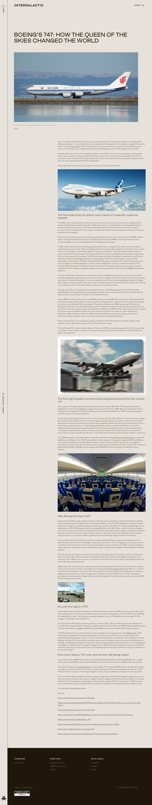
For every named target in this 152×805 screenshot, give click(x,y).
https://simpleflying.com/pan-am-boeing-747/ (76, 710)
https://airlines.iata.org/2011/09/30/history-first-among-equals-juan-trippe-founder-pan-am (95, 715)
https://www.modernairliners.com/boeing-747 (76, 729)
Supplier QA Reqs (57, 763)
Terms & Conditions (23, 787)
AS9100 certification (58, 766)
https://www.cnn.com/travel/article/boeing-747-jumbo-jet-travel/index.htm (88, 734)
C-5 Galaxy (81, 409)
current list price (84, 667)
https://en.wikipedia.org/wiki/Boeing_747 (74, 720)
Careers (53, 770)
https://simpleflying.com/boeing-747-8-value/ (76, 698)
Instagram (95, 763)
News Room (19, 763)
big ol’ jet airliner (73, 147)
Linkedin (94, 766)
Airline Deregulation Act (116, 569)
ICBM (130, 268)
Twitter (93, 770)
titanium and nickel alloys (124, 438)
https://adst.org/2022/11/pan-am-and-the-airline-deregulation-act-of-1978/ (88, 724)
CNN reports (131, 633)
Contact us (139, 5)
